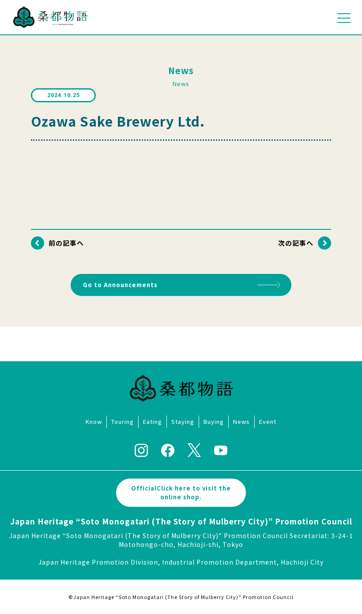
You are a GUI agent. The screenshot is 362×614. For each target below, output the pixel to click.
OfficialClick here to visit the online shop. (181, 492)
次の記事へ (295, 242)
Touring (122, 421)
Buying (214, 421)
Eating (152, 421)
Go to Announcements (120, 285)
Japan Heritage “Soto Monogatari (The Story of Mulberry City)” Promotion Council (181, 521)
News (241, 421)
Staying (182, 421)
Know (94, 421)
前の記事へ (66, 242)
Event (267, 421)
